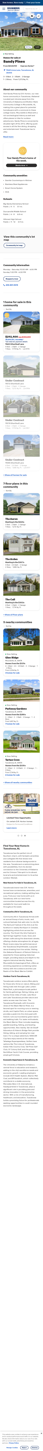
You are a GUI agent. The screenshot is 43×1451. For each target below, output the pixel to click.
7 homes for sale (12, 724)
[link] (21, 31)
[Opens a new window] (32, 16)
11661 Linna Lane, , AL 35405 (20, 71)
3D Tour (28, 47)
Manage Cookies (12, 1448)
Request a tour (12, 279)
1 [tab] (19, 836)
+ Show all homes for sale (15, 475)
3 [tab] (25, 836)
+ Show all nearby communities (17, 782)
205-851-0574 (11, 285)
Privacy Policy (14, 1443)
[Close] (41, 1433)
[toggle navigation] (3, 9)
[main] (21, 731)
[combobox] (31, 8)
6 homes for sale (12, 775)
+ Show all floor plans (13, 615)
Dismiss (35, 1448)
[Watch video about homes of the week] (21, 150)
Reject (24, 1448)
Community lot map (14, 245)
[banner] (21, 3)
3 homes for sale (12, 673)
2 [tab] (22, 836)
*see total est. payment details (16, 340)
